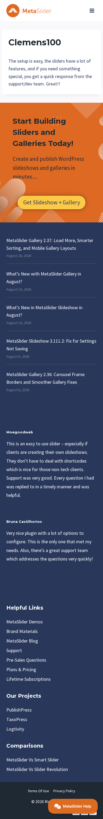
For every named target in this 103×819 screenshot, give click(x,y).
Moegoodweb (19, 432)
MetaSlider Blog (22, 641)
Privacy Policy (64, 790)
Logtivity (15, 729)
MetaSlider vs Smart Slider (32, 760)
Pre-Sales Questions (26, 660)
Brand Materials (22, 631)
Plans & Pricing (21, 669)
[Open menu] (92, 10)
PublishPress (19, 710)
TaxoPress (16, 719)
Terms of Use (38, 790)
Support (14, 650)
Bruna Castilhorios (24, 522)
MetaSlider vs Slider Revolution (37, 769)
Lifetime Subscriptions (28, 679)
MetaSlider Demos (24, 622)
